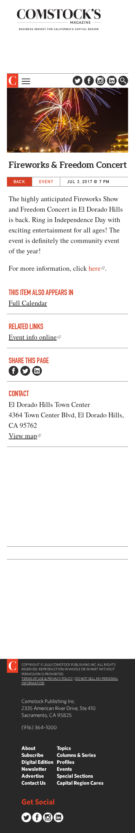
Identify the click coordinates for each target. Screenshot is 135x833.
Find (123, 81)
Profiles (65, 762)
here (95, 268)
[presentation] (12, 81)
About (28, 748)
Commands (5, 828)
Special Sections (75, 776)
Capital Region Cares (80, 783)
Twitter (77, 81)
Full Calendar (28, 303)
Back (19, 181)
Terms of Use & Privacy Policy (47, 678)
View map (23, 435)
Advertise (32, 776)
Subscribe (32, 755)
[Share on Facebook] (13, 371)
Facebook (89, 81)
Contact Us (33, 783)
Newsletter (34, 769)
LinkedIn (112, 81)
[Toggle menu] (25, 81)
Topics (64, 748)
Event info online (33, 337)
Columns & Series (76, 755)
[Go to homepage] (58, 19)
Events (64, 769)
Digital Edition (37, 762)
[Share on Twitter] (25, 371)
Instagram (100, 81)
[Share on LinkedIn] (37, 371)
